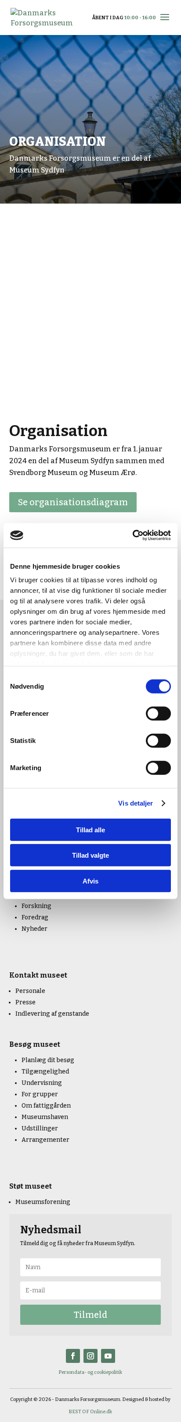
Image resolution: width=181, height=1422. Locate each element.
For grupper (40, 1094)
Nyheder (34, 929)
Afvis (90, 880)
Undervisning (42, 1083)
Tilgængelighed (45, 1071)
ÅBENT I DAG (124, 18)
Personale (30, 991)
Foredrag (35, 917)
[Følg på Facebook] (73, 1356)
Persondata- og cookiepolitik (90, 1372)
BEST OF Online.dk (90, 1412)
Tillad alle (90, 829)
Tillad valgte (90, 855)
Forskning (36, 906)
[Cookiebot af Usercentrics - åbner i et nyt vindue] (132, 535)
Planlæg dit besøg (48, 1060)
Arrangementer (45, 1140)
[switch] (158, 713)
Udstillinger (40, 1128)
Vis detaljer (135, 803)
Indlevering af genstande (52, 1013)
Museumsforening (42, 1202)
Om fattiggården (46, 1105)
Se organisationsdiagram (73, 502)
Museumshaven (45, 1117)
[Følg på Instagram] (90, 1356)
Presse (25, 1002)
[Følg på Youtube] (108, 1356)
